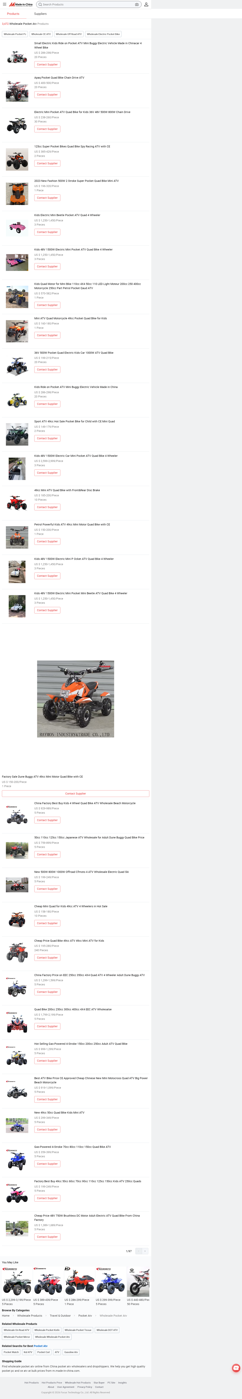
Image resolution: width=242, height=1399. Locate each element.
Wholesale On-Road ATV (16, 1330)
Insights (122, 1382)
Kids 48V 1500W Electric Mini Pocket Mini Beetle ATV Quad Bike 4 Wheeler (80, 593)
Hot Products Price (52, 1382)
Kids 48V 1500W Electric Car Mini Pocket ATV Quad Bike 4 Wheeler (76, 456)
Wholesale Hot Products (78, 1382)
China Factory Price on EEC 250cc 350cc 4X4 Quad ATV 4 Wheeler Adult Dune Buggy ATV (89, 975)
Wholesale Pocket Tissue (78, 1330)
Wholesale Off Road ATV (69, 34)
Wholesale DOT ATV (107, 1330)
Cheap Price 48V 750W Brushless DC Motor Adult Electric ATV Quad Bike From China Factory (87, 1218)
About (51, 1387)
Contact (99, 1387)
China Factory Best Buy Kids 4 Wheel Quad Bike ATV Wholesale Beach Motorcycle (85, 803)
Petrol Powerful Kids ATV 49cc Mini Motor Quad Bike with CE (72, 524)
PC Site (111, 1382)
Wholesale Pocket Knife (47, 1330)
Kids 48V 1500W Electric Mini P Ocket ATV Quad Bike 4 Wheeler (74, 559)
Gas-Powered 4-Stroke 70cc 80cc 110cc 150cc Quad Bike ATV (72, 1147)
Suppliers (40, 14)
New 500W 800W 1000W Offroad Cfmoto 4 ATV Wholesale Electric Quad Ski (81, 872)
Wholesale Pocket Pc (15, 34)
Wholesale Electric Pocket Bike (103, 34)
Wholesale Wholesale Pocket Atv (52, 1336)
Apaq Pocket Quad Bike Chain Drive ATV (59, 77)
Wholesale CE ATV (41, 34)
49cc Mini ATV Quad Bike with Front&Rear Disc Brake (67, 490)
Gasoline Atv (71, 1352)
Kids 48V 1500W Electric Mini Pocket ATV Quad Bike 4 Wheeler (73, 249)
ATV (57, 1352)
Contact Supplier (47, 64)
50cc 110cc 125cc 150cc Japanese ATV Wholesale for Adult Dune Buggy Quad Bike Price (89, 837)
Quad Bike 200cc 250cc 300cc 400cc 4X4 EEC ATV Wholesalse (73, 1009)
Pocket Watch (11, 1352)
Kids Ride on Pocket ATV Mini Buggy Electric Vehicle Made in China (76, 387)
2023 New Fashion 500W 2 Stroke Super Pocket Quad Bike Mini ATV (76, 181)
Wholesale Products (29, 1315)
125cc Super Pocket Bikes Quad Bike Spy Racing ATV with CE (72, 146)
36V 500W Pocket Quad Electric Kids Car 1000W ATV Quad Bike (73, 353)
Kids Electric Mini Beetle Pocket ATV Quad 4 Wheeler (67, 215)
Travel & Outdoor (60, 1315)
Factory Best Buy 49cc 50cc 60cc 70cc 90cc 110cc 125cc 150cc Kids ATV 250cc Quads (87, 1181)
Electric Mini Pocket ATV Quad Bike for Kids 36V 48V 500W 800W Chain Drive (82, 112)
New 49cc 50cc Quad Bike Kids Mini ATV (59, 1112)
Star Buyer (99, 1382)
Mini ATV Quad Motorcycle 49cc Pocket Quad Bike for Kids (70, 318)
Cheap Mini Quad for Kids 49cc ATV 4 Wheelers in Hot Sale (70, 906)
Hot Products (32, 1382)
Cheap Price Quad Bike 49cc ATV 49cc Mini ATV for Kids (69, 941)
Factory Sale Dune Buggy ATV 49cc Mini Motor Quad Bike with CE (42, 776)
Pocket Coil (43, 1352)
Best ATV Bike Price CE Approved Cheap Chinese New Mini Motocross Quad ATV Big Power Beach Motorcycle (91, 1080)
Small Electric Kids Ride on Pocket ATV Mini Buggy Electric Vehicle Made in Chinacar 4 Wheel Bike (88, 45)
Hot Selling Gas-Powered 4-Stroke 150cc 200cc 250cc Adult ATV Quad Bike (80, 1044)
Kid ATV (28, 1352)
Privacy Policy (84, 1387)
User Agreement (65, 1387)
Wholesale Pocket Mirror (17, 1336)
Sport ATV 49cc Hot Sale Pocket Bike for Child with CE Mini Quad (74, 421)
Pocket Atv (85, 1315)
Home (6, 1315)
